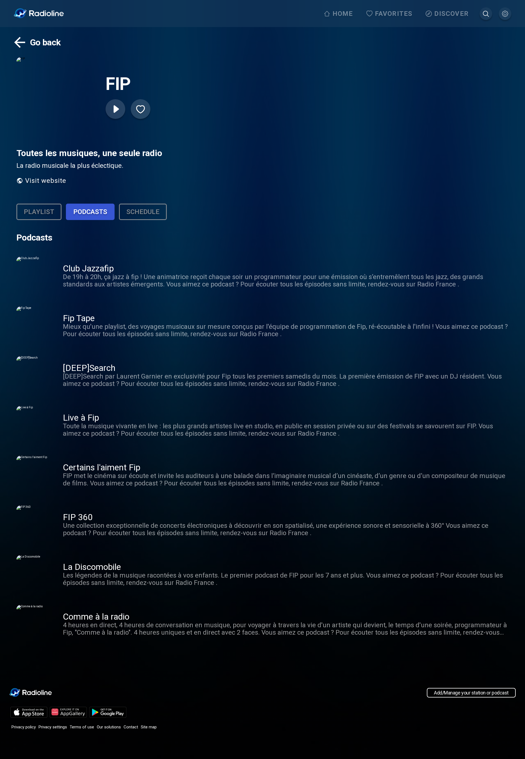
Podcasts (90, 212)
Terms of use (82, 727)
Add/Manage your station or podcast (471, 693)
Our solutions (109, 727)
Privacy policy (23, 727)
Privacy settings (53, 727)
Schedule (142, 212)
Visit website (45, 180)
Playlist (39, 212)
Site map (149, 727)
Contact (131, 727)
